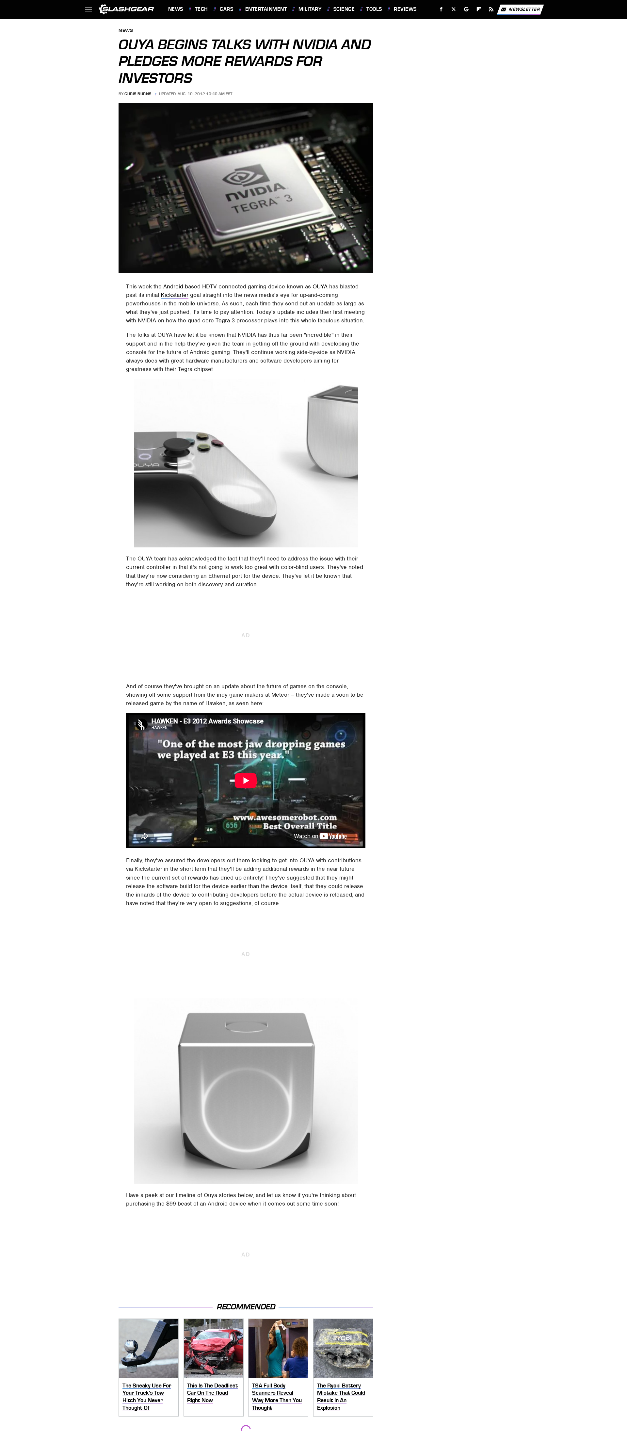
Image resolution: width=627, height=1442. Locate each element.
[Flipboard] (479, 9)
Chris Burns (138, 93)
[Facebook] (441, 9)
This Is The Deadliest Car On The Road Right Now (212, 1392)
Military (309, 9)
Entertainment (266, 9)
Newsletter (524, 9)
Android (173, 286)
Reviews (405, 9)
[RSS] (491, 9)
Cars (226, 9)
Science (344, 9)
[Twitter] (453, 9)
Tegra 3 (225, 320)
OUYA (320, 286)
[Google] (466, 9)
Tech (201, 9)
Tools (374, 9)
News (175, 9)
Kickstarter (174, 295)
